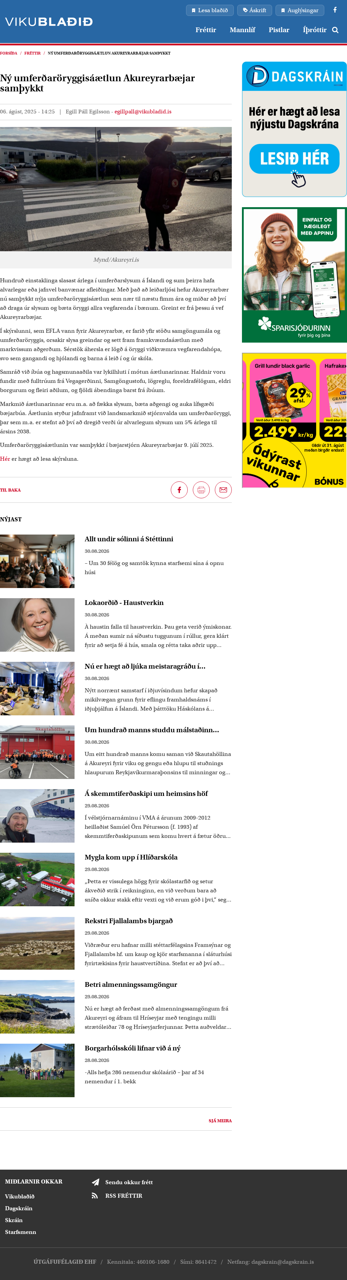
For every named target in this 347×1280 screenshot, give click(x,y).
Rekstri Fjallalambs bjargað (129, 920)
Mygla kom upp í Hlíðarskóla (131, 857)
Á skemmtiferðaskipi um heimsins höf (146, 793)
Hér (6, 458)
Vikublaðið (20, 1196)
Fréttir (32, 53)
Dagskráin (19, 1208)
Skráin (14, 1220)
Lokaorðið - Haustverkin (124, 602)
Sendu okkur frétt (129, 1182)
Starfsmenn (20, 1232)
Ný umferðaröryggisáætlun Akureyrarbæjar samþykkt (109, 53)
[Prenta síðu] (201, 489)
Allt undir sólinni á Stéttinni (129, 539)
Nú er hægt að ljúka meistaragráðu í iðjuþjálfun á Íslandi (142, 666)
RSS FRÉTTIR (123, 1195)
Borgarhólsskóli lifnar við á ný (133, 1048)
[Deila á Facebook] (179, 489)
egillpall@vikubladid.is (143, 111)
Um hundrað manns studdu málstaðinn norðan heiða (149, 729)
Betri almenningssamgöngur (131, 984)
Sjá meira (220, 1121)
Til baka (10, 490)
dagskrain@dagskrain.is (282, 1261)
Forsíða (8, 53)
